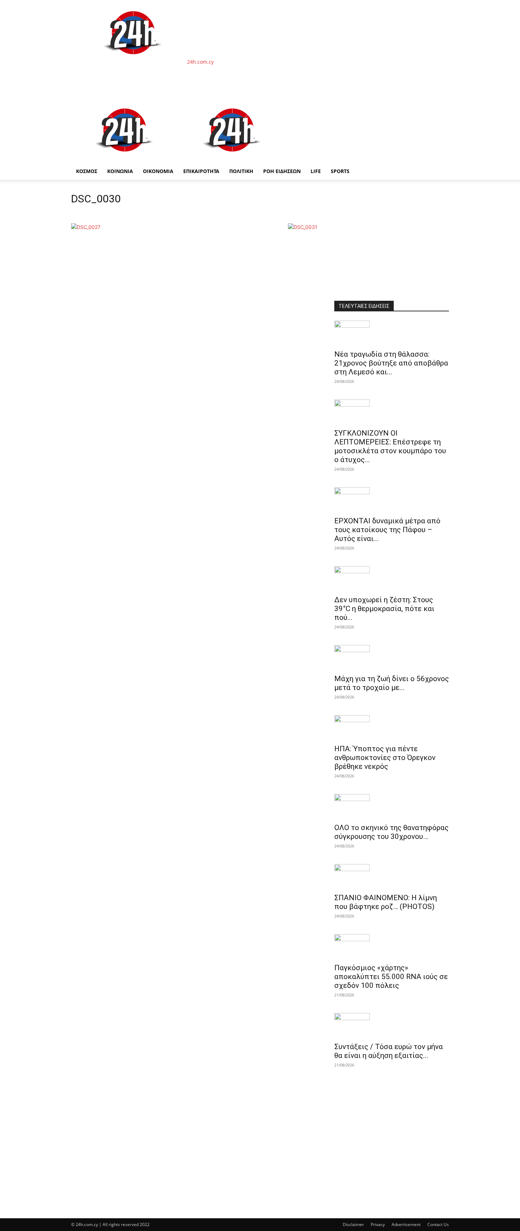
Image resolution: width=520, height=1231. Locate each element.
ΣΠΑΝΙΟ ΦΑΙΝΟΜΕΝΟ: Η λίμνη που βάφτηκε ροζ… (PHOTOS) (385, 902)
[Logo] (125, 159)
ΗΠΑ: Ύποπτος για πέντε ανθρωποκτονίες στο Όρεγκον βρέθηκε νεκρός (384, 757)
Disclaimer (353, 1224)
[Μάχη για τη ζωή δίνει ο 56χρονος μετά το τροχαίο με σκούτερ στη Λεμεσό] (391, 657)
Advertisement (406, 1224)
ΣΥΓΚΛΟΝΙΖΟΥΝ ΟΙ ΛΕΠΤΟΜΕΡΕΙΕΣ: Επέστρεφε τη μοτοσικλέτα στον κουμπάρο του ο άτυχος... (390, 446)
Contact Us (438, 1224)
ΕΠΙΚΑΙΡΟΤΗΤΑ (201, 171)
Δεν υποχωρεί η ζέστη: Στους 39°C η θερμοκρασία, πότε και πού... (384, 609)
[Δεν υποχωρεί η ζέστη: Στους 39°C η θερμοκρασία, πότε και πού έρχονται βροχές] (391, 578)
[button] (440, 106)
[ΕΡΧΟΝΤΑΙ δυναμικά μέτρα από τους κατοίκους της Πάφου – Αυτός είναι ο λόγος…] (391, 499)
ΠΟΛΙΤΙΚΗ (241, 171)
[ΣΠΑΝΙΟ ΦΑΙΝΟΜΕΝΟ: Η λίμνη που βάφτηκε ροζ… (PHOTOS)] (391, 876)
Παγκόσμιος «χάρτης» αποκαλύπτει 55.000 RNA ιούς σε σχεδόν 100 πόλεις (391, 976)
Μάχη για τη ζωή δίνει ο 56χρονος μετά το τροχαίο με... (391, 683)
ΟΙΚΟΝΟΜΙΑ (158, 171)
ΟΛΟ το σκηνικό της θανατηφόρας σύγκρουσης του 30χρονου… (391, 832)
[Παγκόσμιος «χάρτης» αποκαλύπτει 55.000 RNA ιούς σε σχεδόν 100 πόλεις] (391, 946)
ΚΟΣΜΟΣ (86, 171)
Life (316, 171)
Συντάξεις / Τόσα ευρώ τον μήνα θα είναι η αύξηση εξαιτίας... (388, 1051)
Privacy (378, 1224)
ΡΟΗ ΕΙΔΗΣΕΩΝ (282, 171)
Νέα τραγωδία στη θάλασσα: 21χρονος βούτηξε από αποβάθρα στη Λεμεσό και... (391, 363)
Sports (340, 171)
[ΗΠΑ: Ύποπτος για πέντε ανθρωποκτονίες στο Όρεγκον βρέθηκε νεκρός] (391, 727)
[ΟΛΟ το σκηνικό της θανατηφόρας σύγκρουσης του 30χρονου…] (391, 806)
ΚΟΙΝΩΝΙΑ (120, 171)
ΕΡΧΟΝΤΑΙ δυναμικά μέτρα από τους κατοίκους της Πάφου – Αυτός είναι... (387, 530)
